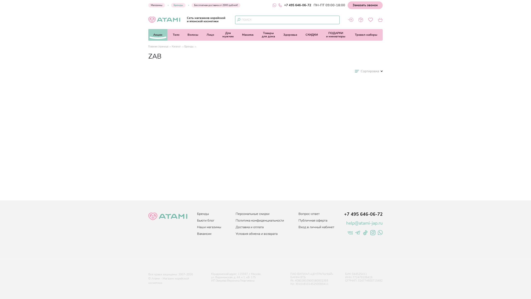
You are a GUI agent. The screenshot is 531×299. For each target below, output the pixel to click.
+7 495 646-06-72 (297, 5)
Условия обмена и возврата (257, 234)
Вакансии (204, 234)
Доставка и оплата (250, 227)
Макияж (248, 35)
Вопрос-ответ (309, 214)
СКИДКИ (312, 35)
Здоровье (290, 35)
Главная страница (158, 46)
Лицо (210, 35)
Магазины (156, 5)
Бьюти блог (205, 220)
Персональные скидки (252, 214)
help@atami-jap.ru (364, 223)
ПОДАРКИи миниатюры (335, 34)
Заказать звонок (365, 5)
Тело (176, 35)
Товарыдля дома (268, 34)
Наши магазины (209, 227)
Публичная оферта (312, 220)
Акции (157, 35)
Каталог (176, 46)
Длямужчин (228, 34)
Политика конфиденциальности (260, 220)
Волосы (193, 35)
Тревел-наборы (366, 35)
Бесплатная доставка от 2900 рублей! (216, 5)
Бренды (178, 5)
